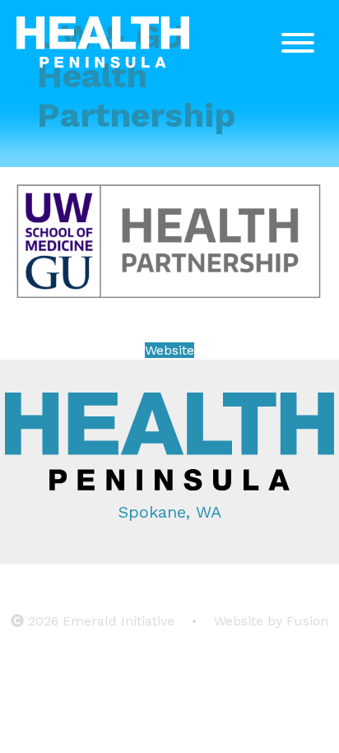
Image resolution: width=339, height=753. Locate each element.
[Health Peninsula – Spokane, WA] (103, 44)
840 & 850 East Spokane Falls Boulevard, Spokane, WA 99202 (170, 583)
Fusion (307, 621)
